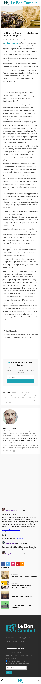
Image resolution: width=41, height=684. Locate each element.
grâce (9, 397)
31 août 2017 (14, 583)
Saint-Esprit (29, 400)
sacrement (21, 400)
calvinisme (20, 392)
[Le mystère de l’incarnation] (5, 595)
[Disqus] (20, 479)
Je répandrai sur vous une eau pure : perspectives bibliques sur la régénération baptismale (20, 440)
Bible (14, 392)
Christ (27, 392)
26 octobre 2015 (27, 30)
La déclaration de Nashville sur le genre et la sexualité (23, 586)
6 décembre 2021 (16, 594)
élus (4, 397)
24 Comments (21, 39)
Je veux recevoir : (11, 659)
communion (7, 395)
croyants (15, 395)
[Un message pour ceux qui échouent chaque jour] (5, 605)
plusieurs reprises (11, 43)
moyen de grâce (18, 397)
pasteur (6, 400)
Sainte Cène (7, 402)
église (22, 395)
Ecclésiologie (8, 30)
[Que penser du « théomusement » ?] (5, 575)
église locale (30, 395)
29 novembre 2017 (16, 603)
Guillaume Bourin (10, 39)
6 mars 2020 (14, 574)
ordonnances (30, 397)
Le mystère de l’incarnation (21, 596)
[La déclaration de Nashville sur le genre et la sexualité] (5, 585)
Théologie (18, 30)
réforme (12, 400)
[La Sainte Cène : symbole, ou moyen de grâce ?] (20, 416)
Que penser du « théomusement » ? (24, 576)
